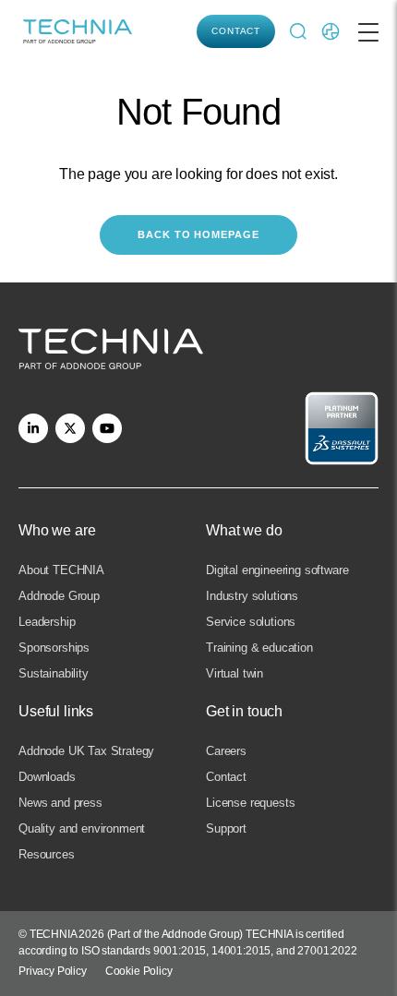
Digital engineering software (277, 570)
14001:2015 (241, 950)
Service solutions (250, 622)
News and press (60, 803)
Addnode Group (59, 596)
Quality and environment (81, 828)
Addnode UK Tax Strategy (86, 751)
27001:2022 (326, 950)
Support (226, 828)
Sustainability (53, 673)
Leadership (46, 622)
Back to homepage (198, 234)
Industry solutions (252, 596)
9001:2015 (180, 950)
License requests (250, 803)
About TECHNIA (61, 570)
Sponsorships (54, 647)
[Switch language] (330, 31)
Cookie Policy (139, 971)
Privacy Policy (52, 971)
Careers (226, 751)
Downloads (47, 777)
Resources (46, 854)
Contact (235, 31)
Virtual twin (234, 673)
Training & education (259, 647)
